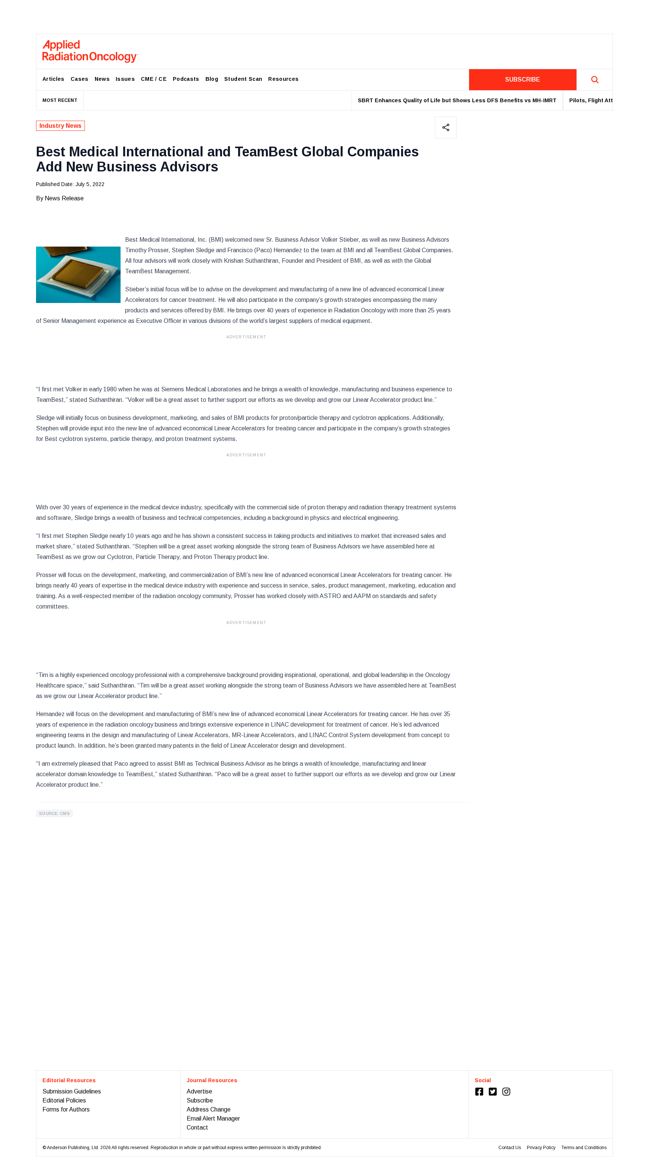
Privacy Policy (541, 1147)
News (102, 79)
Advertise (199, 1091)
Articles (53, 79)
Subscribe (200, 1100)
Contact (197, 1127)
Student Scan (243, 79)
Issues (125, 79)
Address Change (209, 1109)
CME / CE (154, 79)
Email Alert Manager (213, 1118)
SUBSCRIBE (522, 79)
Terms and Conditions (584, 1147)
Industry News (60, 126)
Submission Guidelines (71, 1091)
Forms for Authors (66, 1109)
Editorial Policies (64, 1100)
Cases (80, 79)
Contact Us (509, 1147)
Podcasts (186, 79)
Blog (211, 79)
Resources (283, 79)
